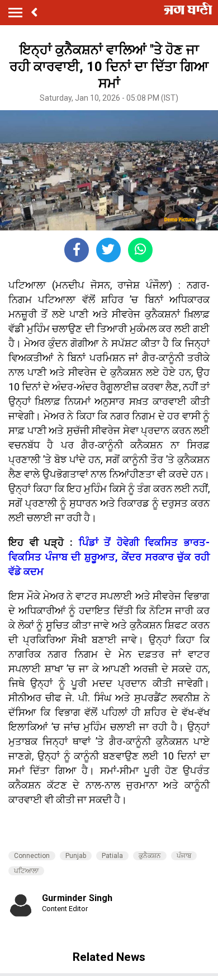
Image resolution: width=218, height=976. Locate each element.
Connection (32, 856)
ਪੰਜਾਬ (184, 856)
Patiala (112, 856)
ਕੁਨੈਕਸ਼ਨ (150, 856)
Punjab (75, 856)
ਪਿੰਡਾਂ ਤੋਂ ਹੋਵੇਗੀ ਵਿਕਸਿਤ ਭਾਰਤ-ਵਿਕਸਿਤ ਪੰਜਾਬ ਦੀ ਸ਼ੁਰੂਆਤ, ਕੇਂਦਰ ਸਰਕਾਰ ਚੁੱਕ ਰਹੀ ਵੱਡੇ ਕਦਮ (109, 556)
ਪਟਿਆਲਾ (26, 871)
